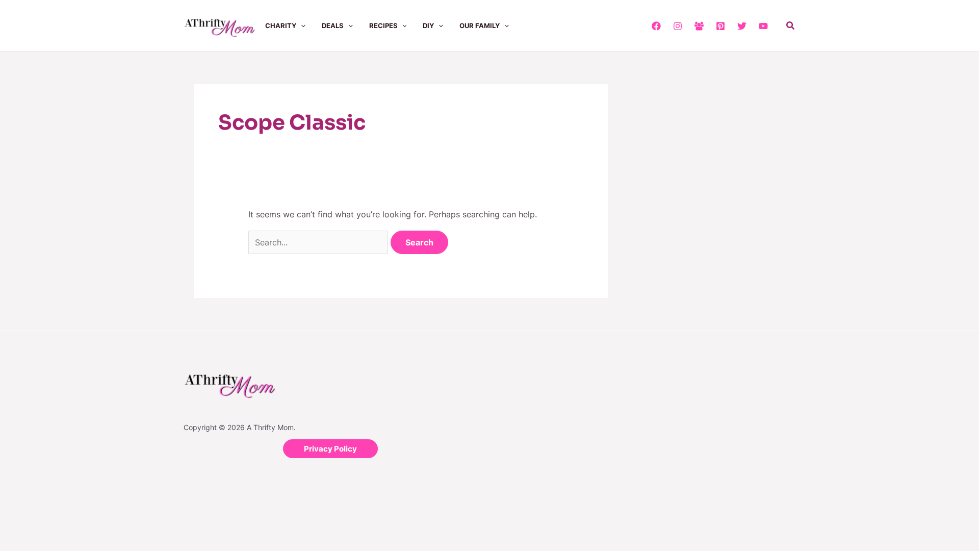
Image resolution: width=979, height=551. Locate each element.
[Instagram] (677, 26)
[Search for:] (319, 242)
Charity (280, 25)
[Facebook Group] (699, 26)
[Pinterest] (720, 26)
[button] (300, 25)
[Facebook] (656, 26)
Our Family (479, 25)
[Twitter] (741, 26)
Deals (333, 25)
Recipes (383, 25)
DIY (428, 25)
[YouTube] (763, 26)
